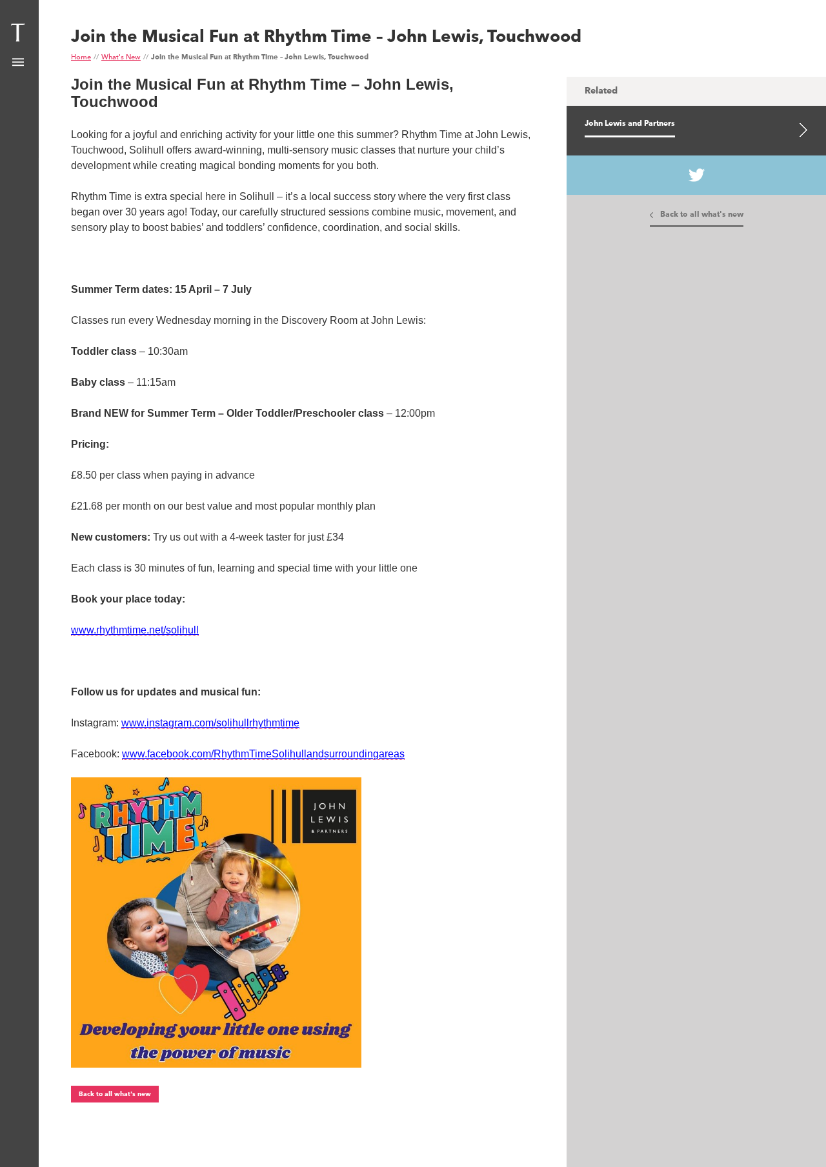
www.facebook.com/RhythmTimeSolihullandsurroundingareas (263, 753)
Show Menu (18, 62)
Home (81, 57)
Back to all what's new (115, 1094)
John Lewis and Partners (630, 124)
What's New (121, 57)
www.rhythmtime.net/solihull (135, 629)
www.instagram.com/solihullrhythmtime (210, 722)
